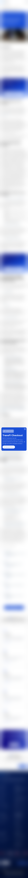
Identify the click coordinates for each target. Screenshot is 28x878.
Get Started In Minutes (9, 447)
